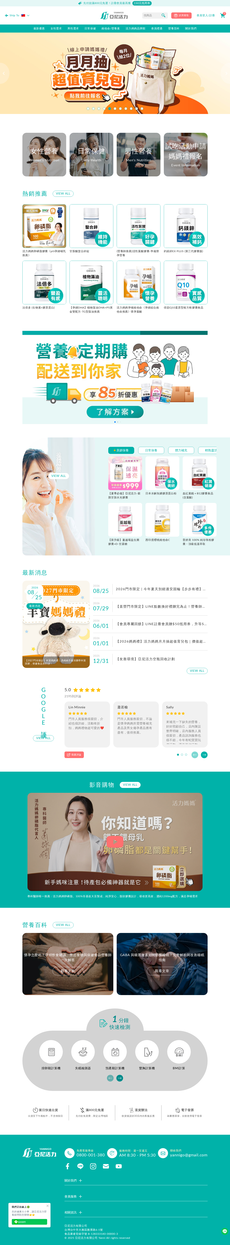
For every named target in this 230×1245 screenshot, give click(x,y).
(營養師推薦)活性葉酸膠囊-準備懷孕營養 (138, 253)
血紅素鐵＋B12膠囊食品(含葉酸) (198, 495)
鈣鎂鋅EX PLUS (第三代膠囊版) (183, 251)
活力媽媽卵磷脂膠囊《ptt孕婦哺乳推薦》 (44, 253)
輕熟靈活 (211, 450)
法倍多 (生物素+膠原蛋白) (38, 307)
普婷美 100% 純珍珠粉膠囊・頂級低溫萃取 (198, 542)
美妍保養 (123, 450)
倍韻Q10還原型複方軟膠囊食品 (183, 307)
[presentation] (4, 73)
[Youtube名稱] (119, 1166)
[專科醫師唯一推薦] (115, 842)
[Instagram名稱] (93, 1166)
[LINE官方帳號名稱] (80, 1166)
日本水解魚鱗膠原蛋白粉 (161, 493)
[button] (88, 108)
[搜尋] (163, 15)
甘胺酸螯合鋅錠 (79, 251)
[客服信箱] (106, 1166)
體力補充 (181, 450)
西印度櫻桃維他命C (157, 540)
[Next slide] (204, 754)
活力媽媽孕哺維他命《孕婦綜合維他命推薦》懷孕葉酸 (138, 309)
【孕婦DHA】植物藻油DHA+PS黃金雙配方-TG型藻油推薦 (91, 309)
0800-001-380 (91, 1155)
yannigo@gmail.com (189, 1155)
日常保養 (151, 450)
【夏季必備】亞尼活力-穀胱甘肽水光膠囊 (124, 495)
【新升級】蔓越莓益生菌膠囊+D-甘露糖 (123, 542)
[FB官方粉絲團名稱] (67, 1166)
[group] (67, 964)
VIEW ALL (63, 193)
